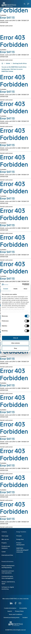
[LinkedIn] (11, 604)
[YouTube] (20, 604)
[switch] (27, 321)
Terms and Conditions (15, 614)
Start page (5, 536)
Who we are (5, 539)
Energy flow (20, 539)
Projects (4, 543)
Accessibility (23, 608)
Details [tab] (15, 288)
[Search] (24, 4)
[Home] (9, 4)
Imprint (10, 611)
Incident (25, 617)
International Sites (7, 555)
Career (4, 551)
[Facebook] (15, 604)
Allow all (15, 338)
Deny (15, 348)
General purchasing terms (11, 617)
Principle (19, 536)
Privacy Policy (19, 611)
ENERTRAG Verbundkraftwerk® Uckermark (22, 550)
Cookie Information (10, 608)
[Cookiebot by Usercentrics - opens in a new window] (22, 284)
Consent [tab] (5, 288)
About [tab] (25, 288)
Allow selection (15, 343)
